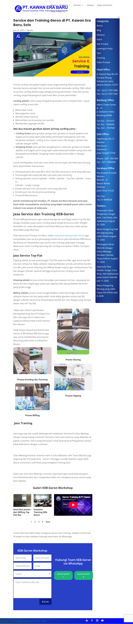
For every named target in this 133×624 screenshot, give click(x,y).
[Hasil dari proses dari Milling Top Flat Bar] (22, 506)
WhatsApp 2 (83, 575)
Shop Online (56, 11)
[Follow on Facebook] (92, 620)
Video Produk (103, 62)
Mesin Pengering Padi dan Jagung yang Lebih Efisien (107, 233)
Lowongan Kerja (104, 48)
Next (48, 521)
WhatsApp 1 (63, 575)
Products (64, 5)
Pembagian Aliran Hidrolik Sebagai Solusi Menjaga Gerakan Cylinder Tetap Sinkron (105, 251)
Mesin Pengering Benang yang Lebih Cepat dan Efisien (106, 289)
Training (101, 57)
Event (99, 39)
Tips (99, 53)
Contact (90, 5)
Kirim (45, 601)
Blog (99, 30)
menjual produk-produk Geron (69, 235)
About (53, 5)
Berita (30, 30)
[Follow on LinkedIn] (87, 620)
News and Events (104, 5)
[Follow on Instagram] (97, 620)
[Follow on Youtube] (102, 620)
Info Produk (102, 44)
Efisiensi (101, 34)
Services (77, 5)
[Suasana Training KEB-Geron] (43, 506)
